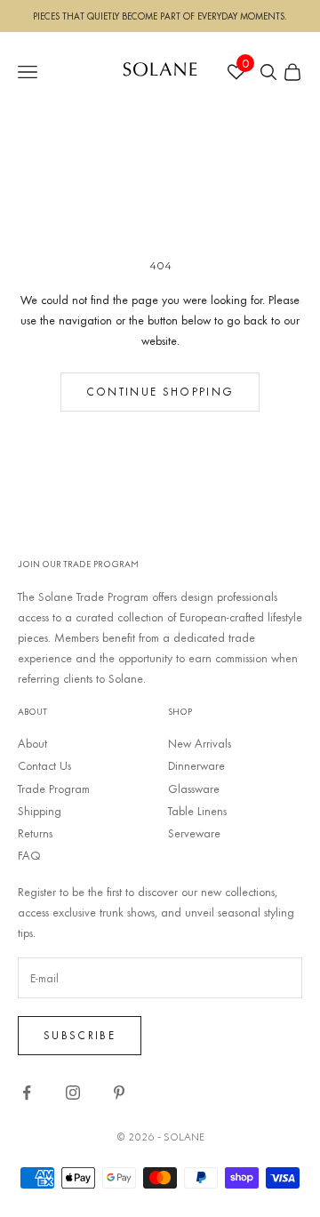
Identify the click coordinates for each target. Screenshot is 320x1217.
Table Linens (197, 811)
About (32, 743)
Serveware (194, 833)
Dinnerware (196, 765)
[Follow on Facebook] (27, 1092)
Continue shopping (160, 391)
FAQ (29, 855)
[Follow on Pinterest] (119, 1092)
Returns (35, 833)
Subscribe (80, 1035)
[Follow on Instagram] (73, 1092)
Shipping (39, 811)
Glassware (194, 789)
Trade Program (54, 789)
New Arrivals (199, 743)
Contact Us (44, 765)
